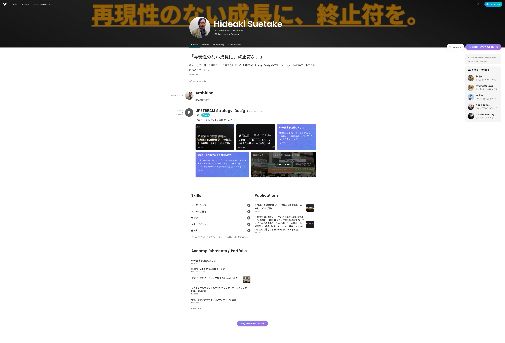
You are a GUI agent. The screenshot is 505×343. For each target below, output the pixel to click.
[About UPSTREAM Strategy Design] (189, 112)
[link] (215, 137)
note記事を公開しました (291, 127)
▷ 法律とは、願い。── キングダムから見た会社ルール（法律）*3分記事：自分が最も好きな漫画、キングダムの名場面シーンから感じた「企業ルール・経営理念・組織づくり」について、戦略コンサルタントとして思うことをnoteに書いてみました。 (255, 142)
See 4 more (283, 164)
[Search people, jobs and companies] (477, 4)
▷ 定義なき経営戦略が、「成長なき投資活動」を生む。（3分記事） (214, 142)
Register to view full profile (483, 46)
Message (457, 47)
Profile (194, 44)
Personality (218, 44)
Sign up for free (493, 4)
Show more (243, 237)
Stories (205, 44)
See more (193, 74)
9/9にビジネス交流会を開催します (214, 154)
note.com (205, 136)
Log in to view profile (252, 323)
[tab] (194, 44)
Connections (234, 44)
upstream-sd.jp (199, 81)
